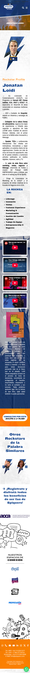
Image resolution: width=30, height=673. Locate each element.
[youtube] (13, 645)
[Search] (22, 8)
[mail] (10, 645)
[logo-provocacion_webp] (15, 599)
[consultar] (15, 414)
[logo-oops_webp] (15, 565)
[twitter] (25, 645)
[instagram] (21, 645)
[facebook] (28, 645)
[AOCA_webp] (15, 515)
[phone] (6, 645)
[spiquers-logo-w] (8, 4)
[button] (3, 466)
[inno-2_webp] (15, 588)
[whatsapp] (2, 645)
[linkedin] (17, 645)
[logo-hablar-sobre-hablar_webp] (15, 576)
